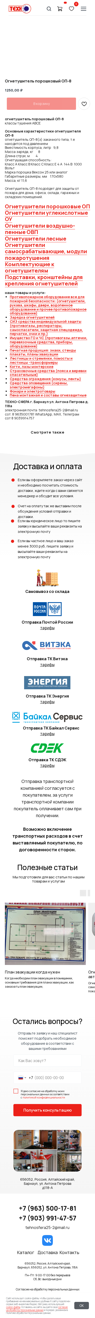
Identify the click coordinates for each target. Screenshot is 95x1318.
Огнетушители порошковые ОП (47, 206)
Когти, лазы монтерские (31, 366)
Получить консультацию (47, 1110)
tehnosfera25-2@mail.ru (47, 1227)
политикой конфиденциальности (44, 1097)
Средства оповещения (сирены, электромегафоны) (39, 385)
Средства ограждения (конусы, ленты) (45, 378)
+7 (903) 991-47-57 (47, 1218)
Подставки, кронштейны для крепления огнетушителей (44, 280)
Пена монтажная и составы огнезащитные (48, 395)
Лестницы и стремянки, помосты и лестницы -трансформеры (41, 360)
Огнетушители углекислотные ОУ (46, 216)
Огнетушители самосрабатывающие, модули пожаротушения (46, 251)
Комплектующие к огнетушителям (29, 267)
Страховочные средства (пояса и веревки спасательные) (48, 372)
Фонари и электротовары (32, 391)
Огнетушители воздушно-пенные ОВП (40, 229)
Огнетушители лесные (35, 238)
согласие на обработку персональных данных (37, 1308)
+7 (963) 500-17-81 (47, 1208)
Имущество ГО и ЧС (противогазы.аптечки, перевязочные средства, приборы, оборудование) (48, 341)
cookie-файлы (13, 1307)
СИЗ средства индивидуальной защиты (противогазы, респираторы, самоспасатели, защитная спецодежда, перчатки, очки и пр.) (46, 327)
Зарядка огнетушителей (32, 317)
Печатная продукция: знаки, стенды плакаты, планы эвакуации (43, 352)
